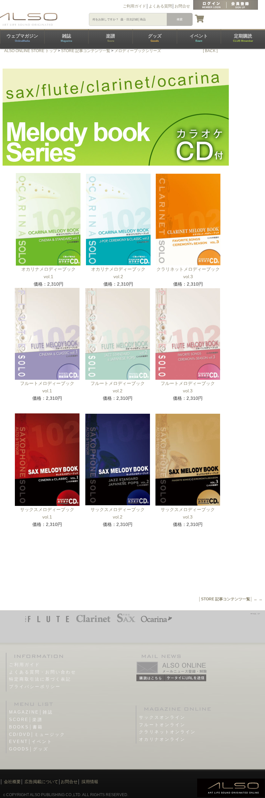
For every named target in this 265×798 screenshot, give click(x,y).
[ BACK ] (210, 51)
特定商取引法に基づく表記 (40, 679)
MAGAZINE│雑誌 (31, 712)
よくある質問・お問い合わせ (42, 672)
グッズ (155, 37)
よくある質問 (160, 6)
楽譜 (110, 37)
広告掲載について (41, 781)
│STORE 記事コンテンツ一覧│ (225, 599)
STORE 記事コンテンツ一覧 (85, 51)
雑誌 (66, 37)
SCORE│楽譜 (26, 719)
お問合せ (182, 6)
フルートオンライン (162, 724)
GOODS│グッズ (28, 749)
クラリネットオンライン (167, 731)
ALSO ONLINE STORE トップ (30, 51)
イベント (199, 37)
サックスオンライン (162, 717)
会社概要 (12, 781)
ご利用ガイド (134, 6)
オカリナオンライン (162, 739)
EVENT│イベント (30, 741)
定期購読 (243, 37)
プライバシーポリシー (35, 686)
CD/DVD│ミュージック (37, 734)
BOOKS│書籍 (26, 727)
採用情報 (89, 781)
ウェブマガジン (22, 37)
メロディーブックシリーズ (137, 51)
